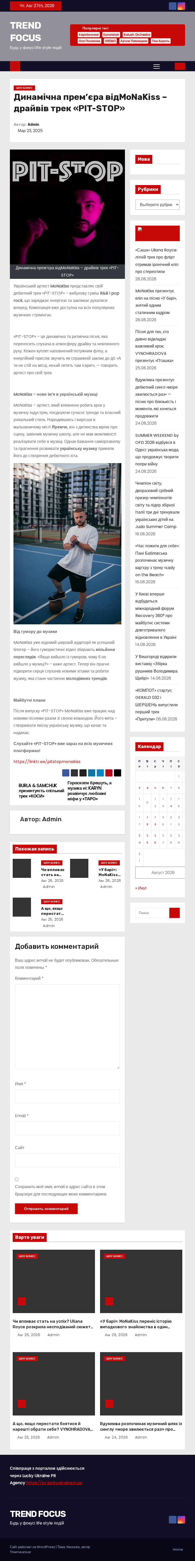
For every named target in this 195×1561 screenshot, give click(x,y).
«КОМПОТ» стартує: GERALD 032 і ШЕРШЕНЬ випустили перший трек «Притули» (156, 704)
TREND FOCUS (38, 1514)
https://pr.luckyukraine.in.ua (54, 1483)
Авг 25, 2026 (52, 919)
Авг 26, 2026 (52, 880)
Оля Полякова (89, 41)
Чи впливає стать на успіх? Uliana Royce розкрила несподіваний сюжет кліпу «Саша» (52, 1327)
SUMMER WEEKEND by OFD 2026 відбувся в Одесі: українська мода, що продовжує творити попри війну (157, 449)
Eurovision (111, 34)
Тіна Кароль (161, 41)
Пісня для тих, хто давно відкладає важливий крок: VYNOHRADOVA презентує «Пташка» (154, 346)
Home (178, 1549)
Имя (20, 1084)
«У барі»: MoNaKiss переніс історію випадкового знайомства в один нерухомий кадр (136, 1327)
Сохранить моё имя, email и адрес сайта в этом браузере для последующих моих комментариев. (61, 1190)
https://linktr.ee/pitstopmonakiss (46, 762)
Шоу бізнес (24, 88)
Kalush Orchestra (137, 34)
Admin (33, 124)
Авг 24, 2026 (117, 1437)
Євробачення (89, 34)
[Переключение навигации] (156, 66)
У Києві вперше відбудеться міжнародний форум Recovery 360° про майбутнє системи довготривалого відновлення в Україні (155, 615)
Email (22, 1116)
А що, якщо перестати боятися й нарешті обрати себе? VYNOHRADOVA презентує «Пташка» (51, 1429)
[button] (167, 66)
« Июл (141, 888)
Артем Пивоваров (133, 41)
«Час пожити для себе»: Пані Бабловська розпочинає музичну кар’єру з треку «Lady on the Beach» (157, 560)
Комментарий (29, 978)
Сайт (19, 1148)
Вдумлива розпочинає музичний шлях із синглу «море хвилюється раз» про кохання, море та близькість (141, 1429)
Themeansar (20, 1552)
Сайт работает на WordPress (33, 1547)
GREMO (110, 41)
